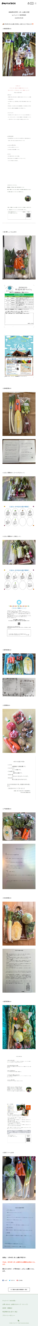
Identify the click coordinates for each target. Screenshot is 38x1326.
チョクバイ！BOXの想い (9, 1300)
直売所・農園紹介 (7, 1308)
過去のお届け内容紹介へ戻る (20, 1289)
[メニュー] (35, 3)
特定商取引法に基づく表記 (9, 1312)
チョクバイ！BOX (16, 1323)
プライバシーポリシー (8, 1315)
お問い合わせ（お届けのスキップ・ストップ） (15, 1304)
